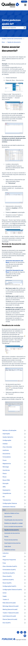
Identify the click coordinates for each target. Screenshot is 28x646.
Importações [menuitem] (6, 433)
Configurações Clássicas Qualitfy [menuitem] (12, 589)
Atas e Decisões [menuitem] (7, 447)
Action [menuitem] (5, 593)
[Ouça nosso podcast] (25, 632)
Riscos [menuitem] (4, 477)
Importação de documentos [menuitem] (12, 543)
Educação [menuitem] (5, 483)
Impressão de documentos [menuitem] (12, 533)
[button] (25, 430)
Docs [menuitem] (4, 510)
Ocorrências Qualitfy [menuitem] (9, 573)
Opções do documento (14, 42)
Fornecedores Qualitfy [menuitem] (9, 569)
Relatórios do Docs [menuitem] (9, 550)
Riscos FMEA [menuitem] (6, 480)
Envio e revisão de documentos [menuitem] (13, 526)
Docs (3, 42)
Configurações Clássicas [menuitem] (10, 503)
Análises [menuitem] (5, 443)
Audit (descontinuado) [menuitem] (9, 616)
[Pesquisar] (24, 27)
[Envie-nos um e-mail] (21, 632)
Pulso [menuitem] (4, 563)
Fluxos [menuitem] (4, 460)
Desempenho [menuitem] (6, 490)
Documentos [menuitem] (6, 453)
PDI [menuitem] (4, 496)
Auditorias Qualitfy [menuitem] (8, 579)
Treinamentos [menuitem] (7, 500)
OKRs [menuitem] (4, 487)
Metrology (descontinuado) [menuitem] (10, 606)
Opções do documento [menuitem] (11, 530)
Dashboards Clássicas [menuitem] (9, 506)
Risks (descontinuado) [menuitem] (9, 603)
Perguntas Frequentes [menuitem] (9, 559)
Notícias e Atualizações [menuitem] (9, 430)
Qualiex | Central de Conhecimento (12, 38)
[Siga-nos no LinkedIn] (25, 636)
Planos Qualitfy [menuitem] (7, 576)
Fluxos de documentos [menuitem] (11, 540)
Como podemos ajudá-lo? (11, 22)
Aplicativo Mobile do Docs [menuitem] (11, 513)
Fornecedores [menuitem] (7, 457)
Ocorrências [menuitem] (6, 470)
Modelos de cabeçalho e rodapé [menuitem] (13, 523)
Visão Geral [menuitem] (7, 546)
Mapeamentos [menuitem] (7, 463)
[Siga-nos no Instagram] (18, 632)
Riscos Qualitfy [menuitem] (7, 583)
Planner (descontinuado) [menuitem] (10, 619)
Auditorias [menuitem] (6, 450)
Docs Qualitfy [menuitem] (7, 622)
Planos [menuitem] (5, 473)
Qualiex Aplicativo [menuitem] (8, 437)
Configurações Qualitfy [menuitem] (9, 586)
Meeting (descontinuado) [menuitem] (10, 609)
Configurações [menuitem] (7, 440)
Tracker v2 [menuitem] (6, 599)
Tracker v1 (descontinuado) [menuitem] (10, 613)
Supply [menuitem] (5, 596)
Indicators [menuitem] (6, 553)
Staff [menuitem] (4, 556)
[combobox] (12, 27)
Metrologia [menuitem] (6, 467)
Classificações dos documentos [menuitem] (13, 520)
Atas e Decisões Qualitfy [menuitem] (10, 566)
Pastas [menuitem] (6, 536)
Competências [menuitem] (7, 493)
